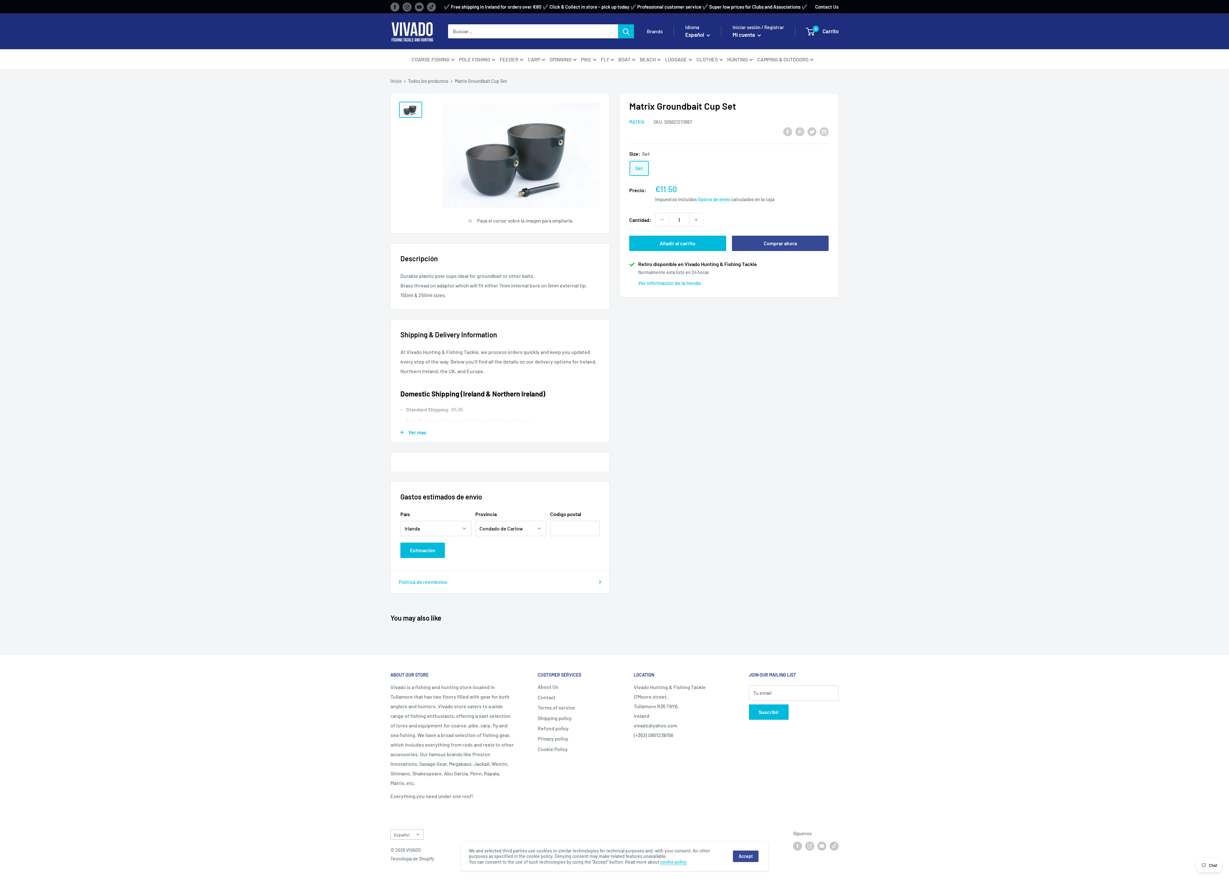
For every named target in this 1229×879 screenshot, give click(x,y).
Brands (655, 31)
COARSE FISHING (431, 59)
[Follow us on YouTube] (419, 7)
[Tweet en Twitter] (811, 131)
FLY (605, 59)
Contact (547, 697)
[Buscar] (626, 31)
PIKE (586, 59)
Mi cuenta (744, 34)
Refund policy (553, 728)
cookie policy (673, 862)
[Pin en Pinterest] (799, 131)
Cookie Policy (553, 749)
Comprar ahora (780, 243)
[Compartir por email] (824, 131)
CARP (534, 59)
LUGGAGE (676, 59)
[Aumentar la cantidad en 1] (696, 219)
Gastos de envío (714, 199)
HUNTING (737, 59)
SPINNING (561, 59)
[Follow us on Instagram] (407, 7)
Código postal (565, 514)
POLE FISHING (474, 59)
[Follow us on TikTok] (431, 7)
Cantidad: (640, 219)
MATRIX (636, 122)
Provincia (486, 514)
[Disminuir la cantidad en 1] (662, 219)
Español (401, 834)
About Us (548, 687)
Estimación (422, 550)
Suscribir (769, 712)
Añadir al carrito (677, 243)
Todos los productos (428, 81)
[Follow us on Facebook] (394, 7)
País (405, 514)
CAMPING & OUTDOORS (782, 59)
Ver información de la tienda (669, 282)
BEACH (648, 59)
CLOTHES (707, 59)
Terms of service (556, 707)
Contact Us (827, 7)
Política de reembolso (423, 582)
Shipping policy (555, 718)
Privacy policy (553, 738)
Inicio (396, 81)
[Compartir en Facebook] (787, 131)
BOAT (624, 59)
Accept (746, 856)
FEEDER (509, 59)
